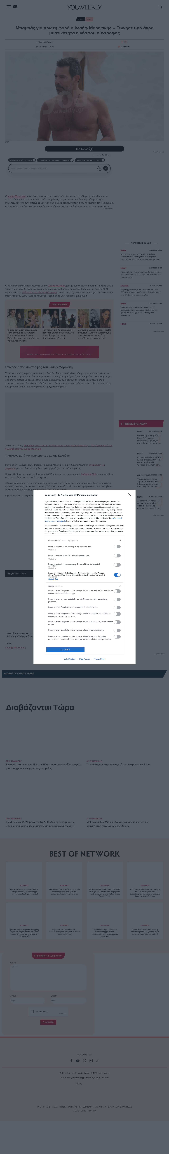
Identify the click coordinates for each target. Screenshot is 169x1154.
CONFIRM (65, 650)
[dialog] (84, 577)
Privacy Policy (99, 659)
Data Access (84, 659)
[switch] (117, 546)
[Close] (130, 495)
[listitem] (84, 540)
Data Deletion (69, 659)
